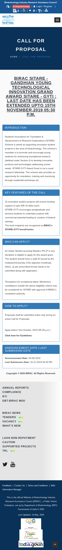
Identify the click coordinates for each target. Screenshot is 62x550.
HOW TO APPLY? (16, 306)
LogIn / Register (44, 6)
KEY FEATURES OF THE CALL (25, 192)
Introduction (16, 127)
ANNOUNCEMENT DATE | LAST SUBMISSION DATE (26, 349)
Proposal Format (22, 6)
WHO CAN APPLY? (17, 241)
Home (14, 57)
